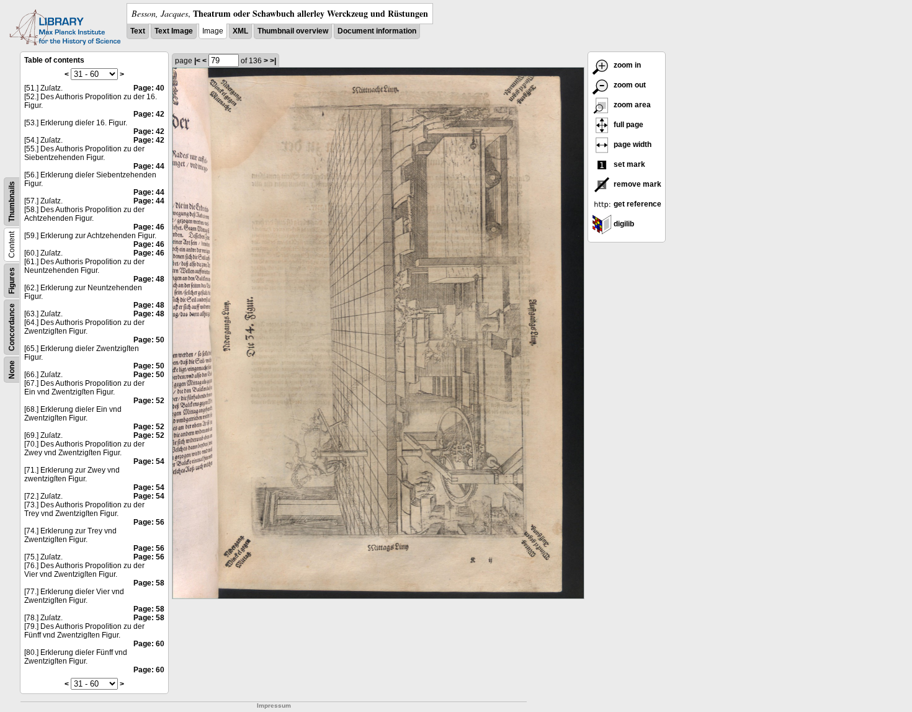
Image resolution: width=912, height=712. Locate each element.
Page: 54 (148, 461)
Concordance (11, 327)
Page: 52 (148, 400)
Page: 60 (148, 643)
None (11, 369)
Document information (377, 31)
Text (137, 31)
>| (273, 60)
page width (631, 144)
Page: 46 (148, 227)
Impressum (274, 705)
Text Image (173, 31)
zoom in (626, 65)
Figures (11, 280)
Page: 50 (148, 340)
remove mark (636, 184)
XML (240, 31)
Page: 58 (148, 583)
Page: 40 (148, 88)
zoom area (631, 104)
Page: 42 (148, 114)
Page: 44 (148, 166)
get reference (636, 204)
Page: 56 (148, 522)
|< (197, 60)
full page (627, 124)
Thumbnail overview (292, 31)
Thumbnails (11, 201)
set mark (628, 164)
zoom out (629, 85)
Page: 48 (148, 279)
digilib (623, 224)
